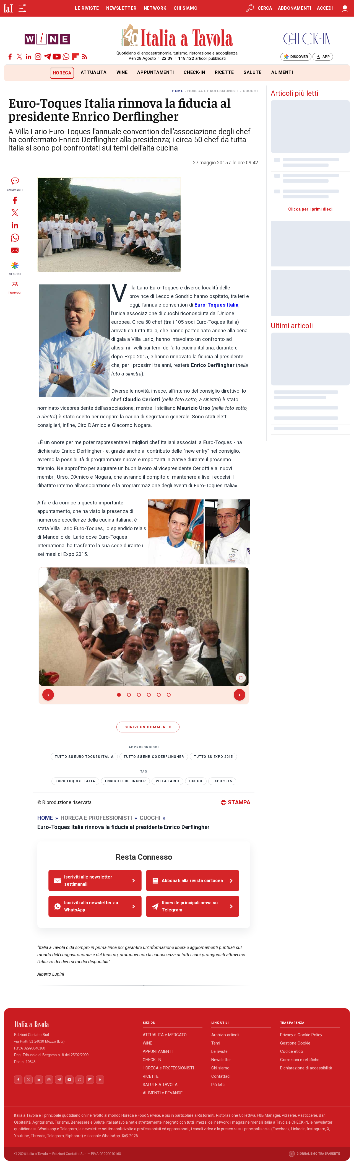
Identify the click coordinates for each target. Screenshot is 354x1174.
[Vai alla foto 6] (169, 695)
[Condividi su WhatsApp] (15, 237)
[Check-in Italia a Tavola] (307, 38)
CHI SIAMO (186, 8)
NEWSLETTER (121, 8)
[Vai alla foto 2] (129, 695)
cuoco (195, 781)
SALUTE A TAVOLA (160, 1084)
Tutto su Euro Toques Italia (84, 757)
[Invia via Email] (15, 250)
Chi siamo (220, 1068)
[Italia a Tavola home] (74, 1024)
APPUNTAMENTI (155, 72)
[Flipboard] (75, 56)
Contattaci (220, 1076)
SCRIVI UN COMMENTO (148, 727)
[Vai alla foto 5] (159, 695)
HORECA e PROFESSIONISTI (168, 1068)
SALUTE (253, 72)
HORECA (62, 73)
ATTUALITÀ (94, 72)
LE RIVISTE (87, 8)
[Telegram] (47, 56)
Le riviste (219, 1051)
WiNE (122, 72)
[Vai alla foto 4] (149, 695)
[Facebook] (10, 56)
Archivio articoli (225, 1034)
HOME (177, 91)
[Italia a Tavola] (177, 36)
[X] (19, 56)
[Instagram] (38, 56)
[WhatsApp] (66, 56)
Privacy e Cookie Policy (301, 1034)
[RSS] (84, 56)
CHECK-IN (194, 72)
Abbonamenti (294, 8)
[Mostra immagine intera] (241, 678)
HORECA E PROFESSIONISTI (213, 91)
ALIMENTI (282, 72)
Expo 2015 (222, 781)
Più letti (218, 1084)
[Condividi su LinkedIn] (15, 225)
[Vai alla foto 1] (119, 695)
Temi (215, 1043)
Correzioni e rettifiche (299, 1059)
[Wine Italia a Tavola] (47, 38)
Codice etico (291, 1051)
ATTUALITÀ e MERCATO (165, 1034)
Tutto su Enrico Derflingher (154, 757)
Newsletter (221, 1059)
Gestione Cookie (295, 1043)
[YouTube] (57, 56)
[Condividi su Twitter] (15, 212)
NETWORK (155, 8)
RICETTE (224, 72)
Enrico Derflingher (125, 781)
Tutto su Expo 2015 (213, 757)
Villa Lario (167, 781)
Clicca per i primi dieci (310, 209)
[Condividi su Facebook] (15, 200)
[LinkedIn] (28, 56)
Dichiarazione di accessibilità (306, 1068)
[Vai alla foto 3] (139, 695)
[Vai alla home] (13, 73)
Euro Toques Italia (75, 781)
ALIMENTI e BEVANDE (163, 1092)
